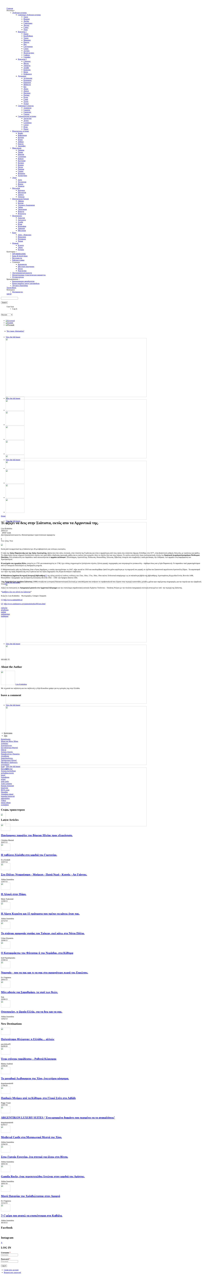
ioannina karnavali (8, 796)
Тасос (25, 17)
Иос (25, 44)
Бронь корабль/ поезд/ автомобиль (25, 283)
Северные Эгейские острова (29, 15)
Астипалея (27, 78)
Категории (8, 733)
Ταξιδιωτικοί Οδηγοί (8, 760)
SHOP (9, 294)
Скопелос (27, 112)
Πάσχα (3, 750)
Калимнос (27, 80)
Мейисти (27, 85)
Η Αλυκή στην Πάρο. (13, 894)
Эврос (20, 247)
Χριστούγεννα (6, 746)
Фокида (21, 211)
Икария (26, 19)
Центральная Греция (20, 199)
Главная (10, 8)
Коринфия (22, 226)
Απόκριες (4, 743)
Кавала (20, 159)
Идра (25, 127)
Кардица (21, 190)
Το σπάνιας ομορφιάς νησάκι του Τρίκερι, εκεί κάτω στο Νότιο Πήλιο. (43, 933)
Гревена (21, 150)
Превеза (21, 186)
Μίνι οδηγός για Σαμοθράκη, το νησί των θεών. (29, 992)
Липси (26, 91)
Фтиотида (22, 214)
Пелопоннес (17, 216)
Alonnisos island (7, 794)
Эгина (26, 121)
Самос (26, 27)
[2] (5, 584)
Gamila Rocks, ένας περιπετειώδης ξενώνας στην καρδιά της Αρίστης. (43, 1176)
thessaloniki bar (6, 769)
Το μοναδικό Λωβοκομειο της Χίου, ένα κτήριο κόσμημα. (35, 1078)
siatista (3, 612)
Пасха (20, 269)
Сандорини (28, 46)
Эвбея (20, 207)
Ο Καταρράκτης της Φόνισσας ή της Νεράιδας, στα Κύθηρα (37, 952)
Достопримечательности (22, 273)
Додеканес (22, 76)
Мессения (22, 231)
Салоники (22, 156)
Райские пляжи (18, 260)
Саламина (27, 123)
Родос (25, 97)
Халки (26, 104)
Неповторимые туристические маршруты (29, 275)
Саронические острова (27, 116)
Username (5, 1253)
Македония (16, 148)
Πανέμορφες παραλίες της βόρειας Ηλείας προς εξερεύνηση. (37, 835)
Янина (20, 184)
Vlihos (3, 801)
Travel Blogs (11, 288)
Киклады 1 (22, 32)
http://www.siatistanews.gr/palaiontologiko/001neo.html (24, 604)
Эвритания (22, 209)
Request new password (12, 1272)
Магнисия (22, 192)
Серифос (27, 57)
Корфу (20, 133)
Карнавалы (22, 264)
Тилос (25, 101)
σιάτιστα (4, 608)
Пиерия (21, 169)
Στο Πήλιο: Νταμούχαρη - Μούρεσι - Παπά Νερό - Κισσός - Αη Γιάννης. (44, 874)
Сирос (26, 49)
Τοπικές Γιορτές (7, 752)
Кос (24, 87)
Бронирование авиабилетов (23, 281)
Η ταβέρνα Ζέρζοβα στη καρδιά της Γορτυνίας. (29, 854)
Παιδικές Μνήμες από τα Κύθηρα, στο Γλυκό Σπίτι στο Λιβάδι (38, 1098)
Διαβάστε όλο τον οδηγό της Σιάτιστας (16, 592)
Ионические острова (20, 131)
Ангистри (27, 118)
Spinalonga (5, 777)
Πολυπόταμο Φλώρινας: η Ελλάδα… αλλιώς (27, 1039)
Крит (14, 233)
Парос (25, 34)
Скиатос (26, 110)
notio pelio (5, 781)
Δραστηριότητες (7, 758)
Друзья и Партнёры (20, 286)
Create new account (11, 1270)
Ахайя (20, 222)
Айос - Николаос (24, 235)
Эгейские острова (19, 13)
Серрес (20, 171)
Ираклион (22, 237)
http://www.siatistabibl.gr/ (13, 600)
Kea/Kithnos (28, 36)
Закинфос (22, 146)
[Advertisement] (71, 715)
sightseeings (5, 614)
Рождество (22, 271)
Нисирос (27, 93)
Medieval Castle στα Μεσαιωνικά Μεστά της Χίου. (31, 1137)
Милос (26, 63)
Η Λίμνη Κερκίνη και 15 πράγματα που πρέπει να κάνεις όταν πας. (40, 913)
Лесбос (26, 21)
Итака (20, 140)
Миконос (27, 40)
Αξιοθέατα (5, 756)
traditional (4, 616)
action (3, 779)
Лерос (25, 89)
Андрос (26, 51)
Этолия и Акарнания (26, 205)
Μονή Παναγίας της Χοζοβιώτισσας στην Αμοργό (30, 1196)
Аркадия (21, 218)
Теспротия (22, 182)
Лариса (21, 195)
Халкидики (22, 176)
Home (3, 516)
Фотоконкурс (17, 292)
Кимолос (27, 70)
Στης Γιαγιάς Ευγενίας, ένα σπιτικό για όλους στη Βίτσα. (34, 1156)
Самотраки (27, 23)
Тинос (26, 38)
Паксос (21, 144)
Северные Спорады (26, 106)
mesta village (6, 803)
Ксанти (21, 245)
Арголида (22, 220)
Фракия (15, 243)
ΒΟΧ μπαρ (5, 790)
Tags (5, 736)
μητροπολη (5, 765)
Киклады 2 (22, 59)
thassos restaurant (7, 786)
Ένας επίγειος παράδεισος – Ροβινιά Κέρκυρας (28, 1058)
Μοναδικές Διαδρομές (9, 762)
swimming (5, 805)
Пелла (20, 167)
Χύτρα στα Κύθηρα (8, 771)
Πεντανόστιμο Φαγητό (9, 748)
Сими (25, 99)
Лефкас (21, 142)
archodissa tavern (7, 773)
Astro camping (6, 784)
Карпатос (27, 82)
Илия (20, 224)
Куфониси (27, 74)
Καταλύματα (5, 739)
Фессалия (16, 188)
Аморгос (27, 66)
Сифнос (26, 55)
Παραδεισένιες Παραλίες (10, 754)
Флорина (21, 173)
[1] (46, 576)
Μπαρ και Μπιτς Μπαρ (9, 741)
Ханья (20, 241)
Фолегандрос (28, 53)
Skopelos (4, 792)
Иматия (21, 154)
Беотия (20, 203)
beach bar (4, 788)
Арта (20, 180)
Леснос (26, 25)
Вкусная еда (17, 258)
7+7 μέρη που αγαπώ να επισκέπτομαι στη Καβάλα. (31, 1215)
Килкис (21, 163)
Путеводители (18, 277)
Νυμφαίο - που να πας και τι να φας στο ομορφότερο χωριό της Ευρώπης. (44, 972)
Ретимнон (22, 239)
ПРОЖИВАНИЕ (19, 254)
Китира (21, 137)
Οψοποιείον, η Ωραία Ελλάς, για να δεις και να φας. (31, 1011)
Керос (25, 72)
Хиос (25, 30)
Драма (20, 152)
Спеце (26, 125)
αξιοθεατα (4, 610)
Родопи (21, 250)
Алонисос (27, 108)
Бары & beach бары (19, 256)
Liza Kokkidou (21, 684)
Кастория (21, 161)
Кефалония (22, 135)
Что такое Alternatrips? (15, 331)
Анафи (26, 68)
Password (5, 1259)
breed (3, 775)
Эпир (14, 178)
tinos (2, 767)
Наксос (26, 42)
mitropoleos (5, 798)
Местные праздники (26, 266)
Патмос (26, 95)
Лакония (21, 228)
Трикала (21, 197)
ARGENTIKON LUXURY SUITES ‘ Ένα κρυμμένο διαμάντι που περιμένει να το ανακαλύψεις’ (58, 1117)
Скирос (26, 114)
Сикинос (27, 61)
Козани (21, 165)
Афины (21, 201)
